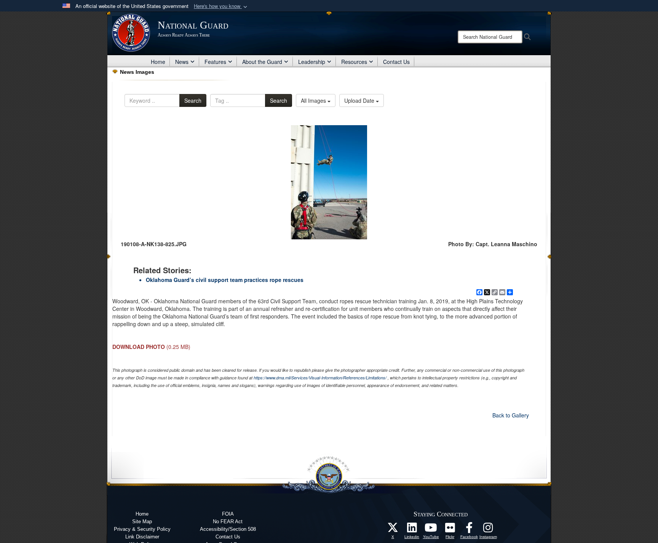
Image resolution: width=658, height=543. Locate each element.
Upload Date (360, 100)
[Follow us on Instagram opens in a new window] (488, 530)
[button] (221, 6)
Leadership (311, 61)
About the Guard (262, 61)
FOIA (228, 514)
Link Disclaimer (142, 537)
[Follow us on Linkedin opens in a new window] (412, 530)
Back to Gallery (510, 415)
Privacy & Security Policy (142, 529)
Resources (354, 61)
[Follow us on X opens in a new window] (392, 530)
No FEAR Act (228, 521)
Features (215, 61)
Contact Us (396, 61)
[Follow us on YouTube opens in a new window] (431, 530)
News (181, 61)
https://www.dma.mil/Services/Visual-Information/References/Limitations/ (320, 378)
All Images (314, 100)
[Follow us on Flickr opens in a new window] (450, 530)
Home (158, 61)
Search (192, 100)
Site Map (142, 521)
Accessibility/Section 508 (228, 529)
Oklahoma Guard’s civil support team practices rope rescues (224, 279)
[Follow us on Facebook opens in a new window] (469, 530)
